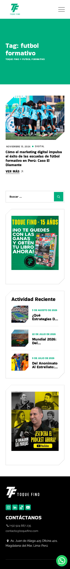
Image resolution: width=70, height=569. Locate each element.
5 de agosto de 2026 (44, 310)
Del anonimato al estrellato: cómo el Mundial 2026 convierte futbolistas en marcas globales (44, 365)
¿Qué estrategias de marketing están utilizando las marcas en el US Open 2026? (45, 317)
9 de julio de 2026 (43, 358)
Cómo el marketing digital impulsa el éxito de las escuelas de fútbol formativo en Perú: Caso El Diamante (34, 158)
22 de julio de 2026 (44, 334)
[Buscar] (58, 196)
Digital (39, 146)
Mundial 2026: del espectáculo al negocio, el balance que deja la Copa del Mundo (44, 341)
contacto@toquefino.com (22, 531)
